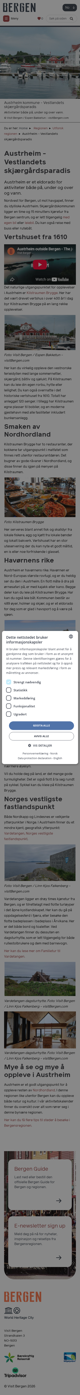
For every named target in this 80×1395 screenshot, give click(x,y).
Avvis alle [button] (41, 736)
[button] (40, 745)
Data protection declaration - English (40, 758)
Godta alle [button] (41, 725)
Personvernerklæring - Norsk (40, 753)
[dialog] (40, 697)
